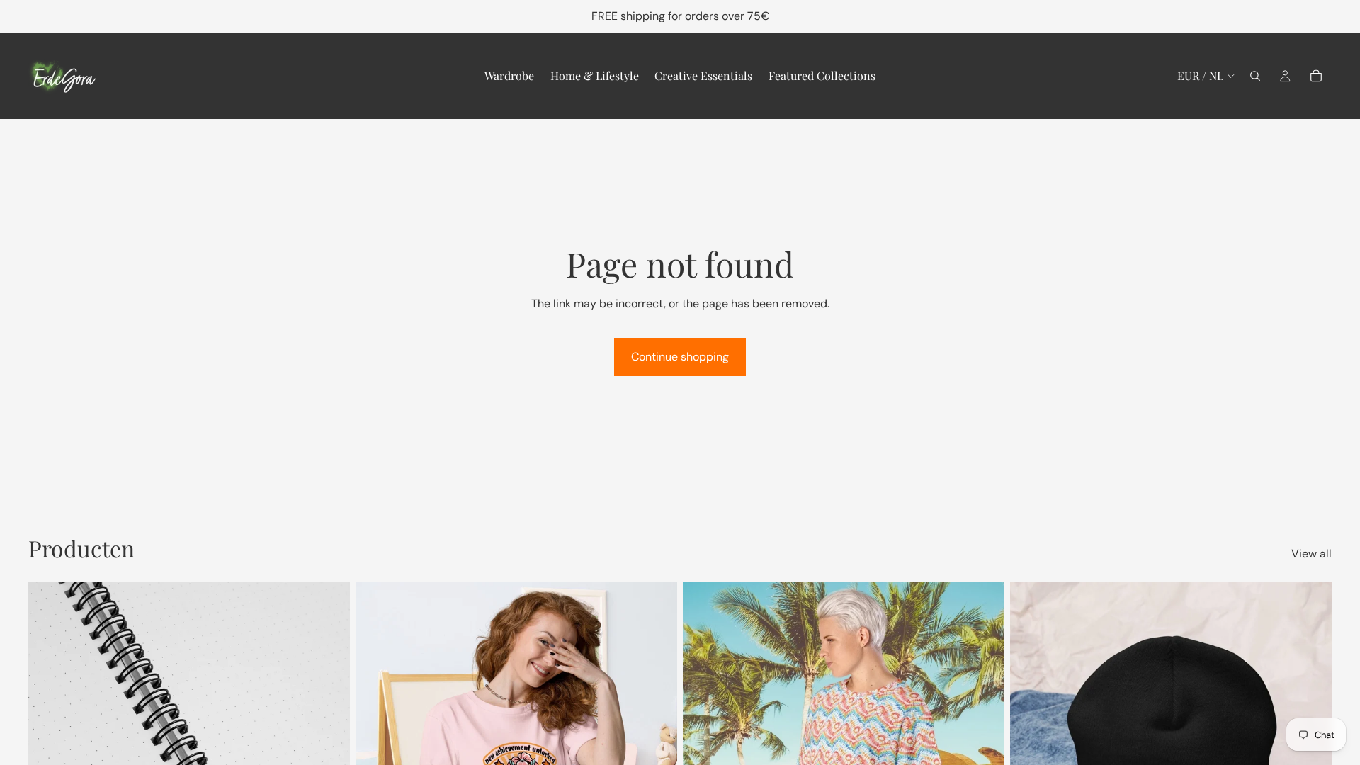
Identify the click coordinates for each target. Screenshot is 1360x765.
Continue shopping (680, 356)
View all (1311, 553)
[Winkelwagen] (1316, 75)
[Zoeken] (1255, 75)
